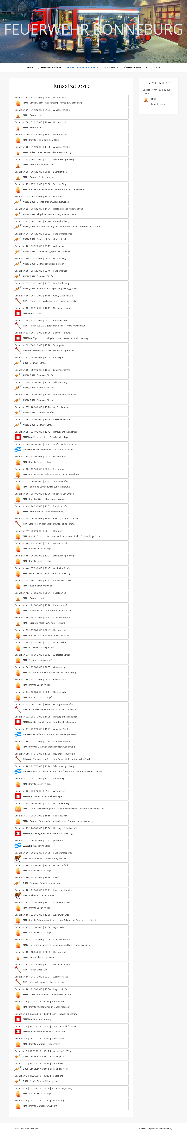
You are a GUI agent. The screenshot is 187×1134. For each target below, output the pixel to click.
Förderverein (132, 67)
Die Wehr (109, 67)
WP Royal (34, 1128)
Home (29, 67)
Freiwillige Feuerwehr (81, 67)
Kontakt (151, 67)
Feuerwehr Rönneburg (93, 29)
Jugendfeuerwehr (50, 67)
